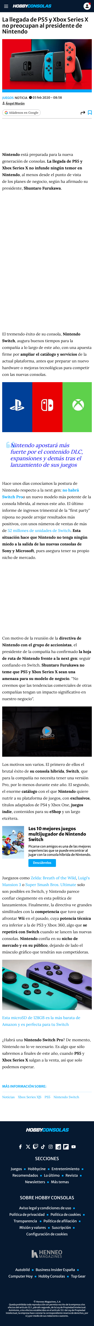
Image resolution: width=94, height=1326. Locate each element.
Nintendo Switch (66, 1097)
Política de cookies (65, 1215)
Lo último (52, 1175)
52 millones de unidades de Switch (39, 530)
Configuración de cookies (47, 1234)
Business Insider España (55, 1270)
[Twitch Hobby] (35, 1146)
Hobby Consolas (51, 1276)
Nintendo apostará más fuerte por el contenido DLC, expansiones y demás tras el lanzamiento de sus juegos (46, 455)
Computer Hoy (21, 1276)
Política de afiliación (60, 1221)
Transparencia (26, 1221)
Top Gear (78, 1276)
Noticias (8, 1097)
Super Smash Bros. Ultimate (50, 884)
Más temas (60, 1182)
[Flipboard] (66, 1146)
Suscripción (61, 1228)
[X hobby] (28, 1146)
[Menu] (6, 6)
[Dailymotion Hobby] (58, 1146)
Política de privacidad (27, 1215)
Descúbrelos (42, 863)
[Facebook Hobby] (20, 1146)
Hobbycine (37, 1169)
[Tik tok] (43, 1146)
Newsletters (35, 1182)
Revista (72, 1175)
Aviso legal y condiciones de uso (45, 1208)
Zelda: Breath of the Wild (53, 877)
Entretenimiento (66, 1169)
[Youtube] (73, 1146)
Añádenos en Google (23, 113)
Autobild (22, 1270)
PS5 (47, 1097)
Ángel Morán (15, 103)
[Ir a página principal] (31, 6)
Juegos (8, 98)
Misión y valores (32, 1228)
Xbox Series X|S (29, 1097)
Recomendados (25, 1175)
